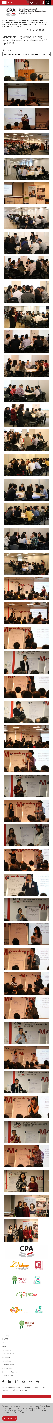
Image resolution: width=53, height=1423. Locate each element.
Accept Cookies (10, 1418)
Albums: (6, 50)
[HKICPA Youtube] (25, 1382)
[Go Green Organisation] (26, 1295)
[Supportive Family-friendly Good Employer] (39, 1309)
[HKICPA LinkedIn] (11, 1382)
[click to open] (26, 70)
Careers (5, 1343)
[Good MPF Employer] (19, 1309)
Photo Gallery (19, 20)
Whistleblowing (8, 1365)
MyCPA (5, 1339)
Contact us (6, 1350)
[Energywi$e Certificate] (19, 1280)
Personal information (10, 1372)
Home (4, 20)
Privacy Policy (19, 1412)
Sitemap (5, 1336)
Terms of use (7, 1376)
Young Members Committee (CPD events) (29, 22)
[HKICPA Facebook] (5, 1382)
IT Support (6, 1357)
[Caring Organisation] (19, 1265)
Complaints (6, 1361)
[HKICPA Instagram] (18, 1382)
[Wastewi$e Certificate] (26, 1324)
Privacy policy (7, 1368)
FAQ (4, 1347)
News (11, 20)
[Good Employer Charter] (37, 1280)
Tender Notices (8, 1354)
